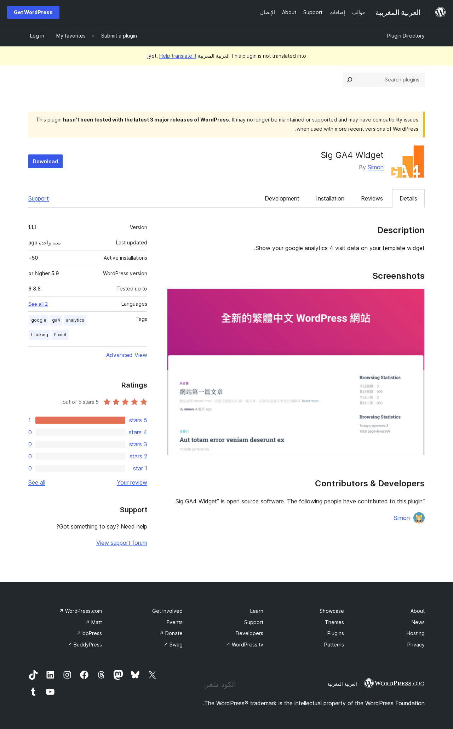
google (38, 320)
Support (38, 198)
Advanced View (126, 354)
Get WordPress (33, 12)
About (418, 611)
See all (36, 482)
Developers (249, 633)
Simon (376, 167)
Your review (132, 482)
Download (45, 161)
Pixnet (60, 334)
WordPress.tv (244, 645)
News (418, 622)
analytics (75, 320)
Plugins (335, 633)
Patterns (334, 645)
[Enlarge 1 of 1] (415, 297)
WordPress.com (80, 611)
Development (282, 198)
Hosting (416, 633)
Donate (171, 633)
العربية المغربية (342, 684)
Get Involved (167, 611)
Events (175, 622)
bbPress (89, 633)
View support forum (121, 542)
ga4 (56, 320)
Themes (334, 622)
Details (408, 198)
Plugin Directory (406, 36)
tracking (39, 334)
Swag (173, 645)
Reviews (372, 198)
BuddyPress (85, 645)
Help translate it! (171, 56)
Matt (93, 622)
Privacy (416, 645)
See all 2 (38, 304)
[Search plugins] (350, 80)
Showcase (332, 611)
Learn (256, 611)
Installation (330, 198)
